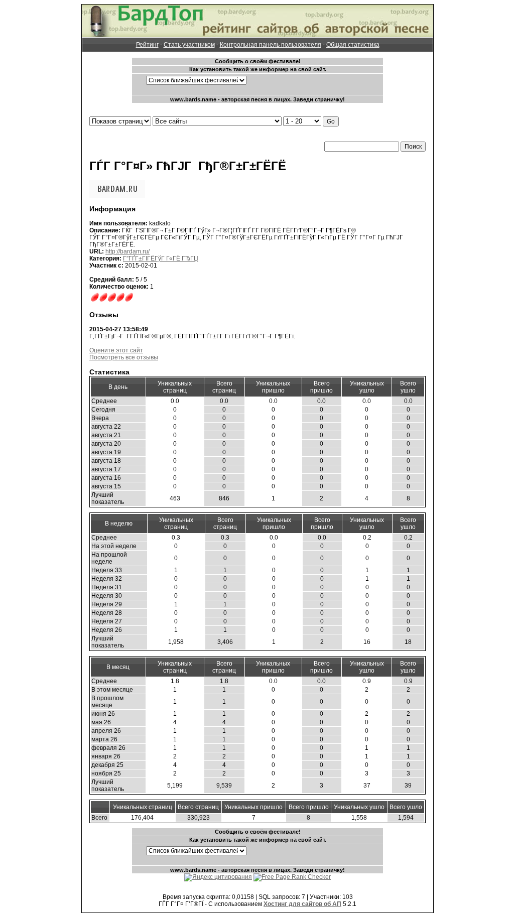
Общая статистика (352, 44)
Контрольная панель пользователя (270, 44)
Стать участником (189, 44)
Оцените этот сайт (116, 350)
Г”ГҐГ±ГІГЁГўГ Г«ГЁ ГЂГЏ (160, 258)
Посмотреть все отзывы (123, 357)
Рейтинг (147, 44)
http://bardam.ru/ (127, 251)
